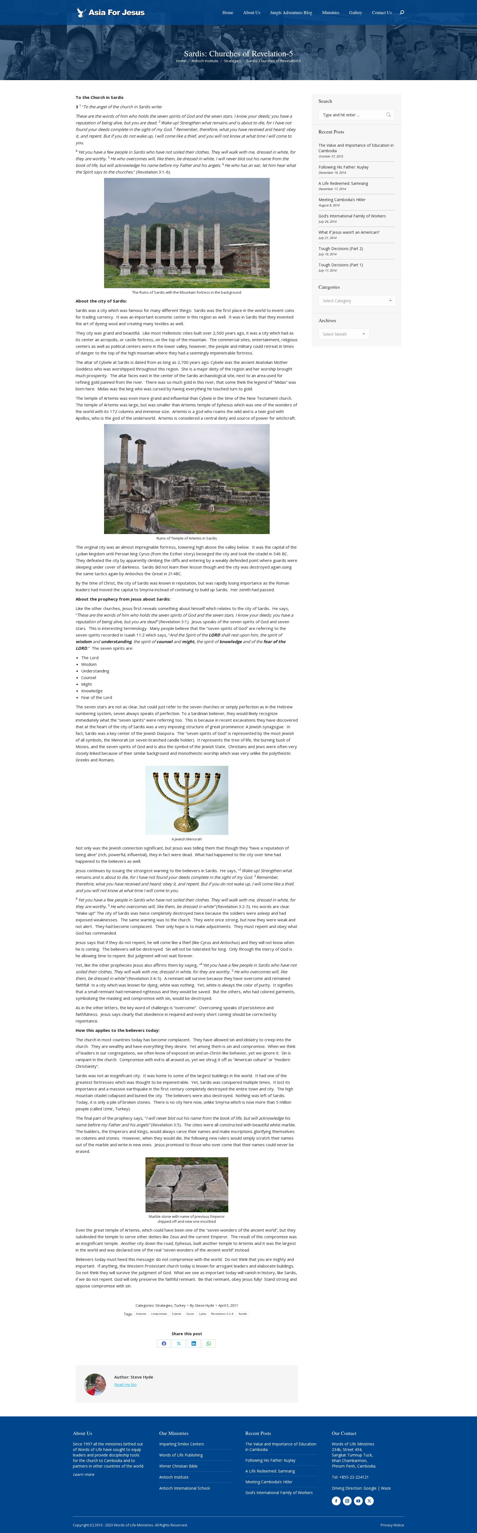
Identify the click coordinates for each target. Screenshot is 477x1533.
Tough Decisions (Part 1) (341, 264)
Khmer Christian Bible (178, 1466)
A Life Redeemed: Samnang (343, 183)
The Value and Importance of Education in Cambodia (356, 148)
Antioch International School (184, 1488)
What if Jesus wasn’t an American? (349, 232)
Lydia (202, 1313)
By (202, 1305)
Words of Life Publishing (181, 1455)
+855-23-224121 (354, 1477)
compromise (159, 1313)
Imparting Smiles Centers (181, 1444)
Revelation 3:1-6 (222, 1313)
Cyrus (190, 1313)
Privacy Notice (392, 1525)
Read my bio (125, 1384)
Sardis (243, 1313)
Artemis (141, 1313)
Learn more (83, 1474)
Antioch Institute (174, 1477)
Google (370, 1488)
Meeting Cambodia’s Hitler (342, 199)
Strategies (164, 1305)
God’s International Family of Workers (352, 216)
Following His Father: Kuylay (344, 167)
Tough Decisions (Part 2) (341, 248)
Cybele (176, 1313)
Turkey (180, 1305)
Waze (386, 1488)
